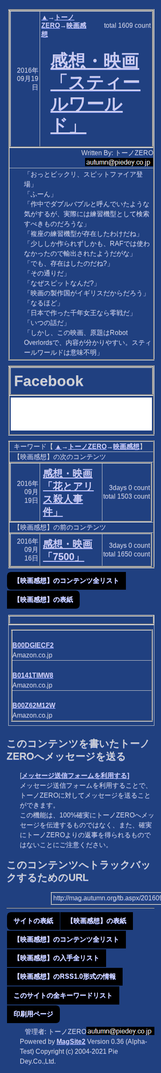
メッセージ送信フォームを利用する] (75, 775)
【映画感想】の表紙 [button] (43, 599)
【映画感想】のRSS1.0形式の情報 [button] (65, 976)
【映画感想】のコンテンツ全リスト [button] (66, 580)
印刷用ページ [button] (33, 1013)
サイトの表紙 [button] (33, 920)
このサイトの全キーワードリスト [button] (63, 995)
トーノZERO (87, 446)
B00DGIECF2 (33, 645)
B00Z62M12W (33, 705)
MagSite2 (71, 1041)
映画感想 (126, 446)
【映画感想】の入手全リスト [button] (56, 957)
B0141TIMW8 (32, 675)
